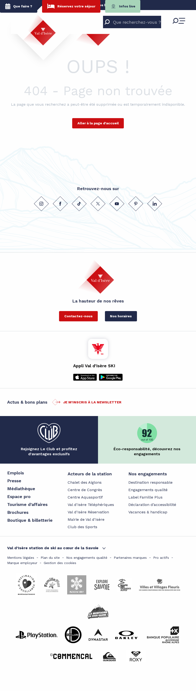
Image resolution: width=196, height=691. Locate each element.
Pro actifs (161, 557)
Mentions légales (20, 557)
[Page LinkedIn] (154, 203)
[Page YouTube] (116, 203)
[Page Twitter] (98, 203)
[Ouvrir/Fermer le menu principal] (178, 21)
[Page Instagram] (41, 203)
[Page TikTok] (79, 203)
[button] (158, 6)
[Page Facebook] (60, 203)
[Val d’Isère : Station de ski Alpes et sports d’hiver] (39, 29)
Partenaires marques (130, 557)
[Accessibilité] (148, 6)
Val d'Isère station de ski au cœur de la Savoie (52, 548)
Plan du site (50, 557)
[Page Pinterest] (135, 203)
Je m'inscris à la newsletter (92, 402)
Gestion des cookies (60, 563)
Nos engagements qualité (86, 557)
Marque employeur (22, 563)
